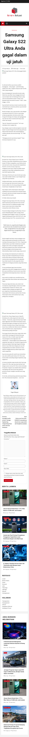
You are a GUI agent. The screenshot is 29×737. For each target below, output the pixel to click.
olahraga (4, 589)
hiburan (4, 591)
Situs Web (6, 468)
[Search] (27, 23)
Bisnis (5, 652)
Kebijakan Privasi (6, 608)
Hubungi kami (5, 593)
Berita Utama (5, 580)
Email (5, 463)
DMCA (4, 604)
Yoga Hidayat (7, 68)
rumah (3, 578)
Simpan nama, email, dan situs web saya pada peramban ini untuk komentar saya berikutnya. (14, 475)
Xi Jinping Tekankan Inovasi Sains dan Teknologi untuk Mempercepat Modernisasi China (13, 565)
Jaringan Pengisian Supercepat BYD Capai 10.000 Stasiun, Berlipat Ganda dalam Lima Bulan (14, 671)
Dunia (3, 582)
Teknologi (14, 30)
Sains (5, 624)
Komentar (7, 439)
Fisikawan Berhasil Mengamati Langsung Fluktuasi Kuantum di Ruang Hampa (14, 643)
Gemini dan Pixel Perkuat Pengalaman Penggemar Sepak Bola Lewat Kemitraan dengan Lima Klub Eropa (14, 537)
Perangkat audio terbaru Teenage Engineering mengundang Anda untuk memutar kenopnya (7, 422)
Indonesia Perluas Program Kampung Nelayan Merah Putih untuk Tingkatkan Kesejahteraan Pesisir (14, 726)
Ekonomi (4, 584)
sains (3, 586)
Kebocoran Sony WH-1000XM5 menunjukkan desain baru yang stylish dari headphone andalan (20, 420)
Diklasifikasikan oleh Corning (12, 212)
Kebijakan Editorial (7, 606)
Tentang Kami (5, 601)
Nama (6, 458)
